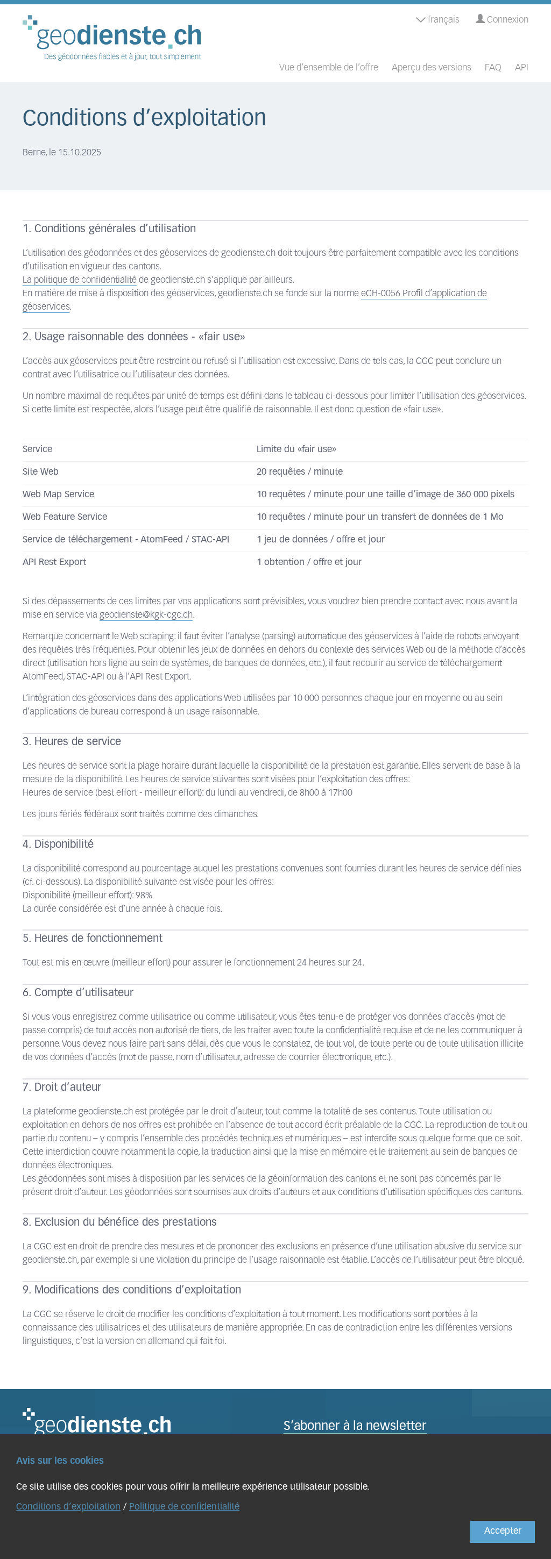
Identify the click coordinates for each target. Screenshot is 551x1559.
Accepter (502, 1531)
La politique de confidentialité (80, 280)
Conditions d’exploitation (68, 1507)
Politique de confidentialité (184, 1507)
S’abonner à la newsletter (355, 1427)
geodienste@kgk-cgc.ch (146, 615)
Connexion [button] (506, 20)
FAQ (493, 68)
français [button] (443, 20)
